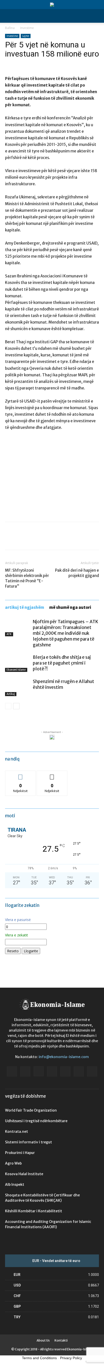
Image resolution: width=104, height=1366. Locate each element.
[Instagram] (39, 1071)
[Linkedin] (52, 1071)
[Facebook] (10, 539)
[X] (22, 539)
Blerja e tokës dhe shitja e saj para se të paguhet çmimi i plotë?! (62, 663)
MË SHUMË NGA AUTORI (70, 607)
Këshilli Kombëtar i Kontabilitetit (33, 1211)
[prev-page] (8, 706)
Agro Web (13, 1163)
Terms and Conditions (39, 1358)
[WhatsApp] (45, 539)
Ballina (10, 28)
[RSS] (65, 1071)
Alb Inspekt (14, 1184)
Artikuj (11, 694)
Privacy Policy (71, 1358)
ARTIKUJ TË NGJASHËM (24, 607)
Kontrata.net (16, 1131)
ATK (9, 634)
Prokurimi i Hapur (20, 1152)
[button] (9, 16)
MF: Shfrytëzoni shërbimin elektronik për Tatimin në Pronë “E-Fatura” (27, 578)
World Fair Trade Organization (31, 1110)
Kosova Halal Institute (24, 1174)
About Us (43, 1340)
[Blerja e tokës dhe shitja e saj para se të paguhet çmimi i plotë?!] (17, 663)
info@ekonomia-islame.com (64, 1057)
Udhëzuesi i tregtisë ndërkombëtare (36, 1121)
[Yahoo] (92, 1071)
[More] (56, 539)
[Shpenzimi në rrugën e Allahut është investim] (17, 687)
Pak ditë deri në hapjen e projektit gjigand (77, 573)
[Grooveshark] (25, 1071)
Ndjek (20, 774)
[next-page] (16, 706)
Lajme (25, 36)
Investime (27, 28)
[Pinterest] (33, 539)
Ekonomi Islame (16, 669)
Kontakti (61, 1340)
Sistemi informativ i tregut (28, 1142)
